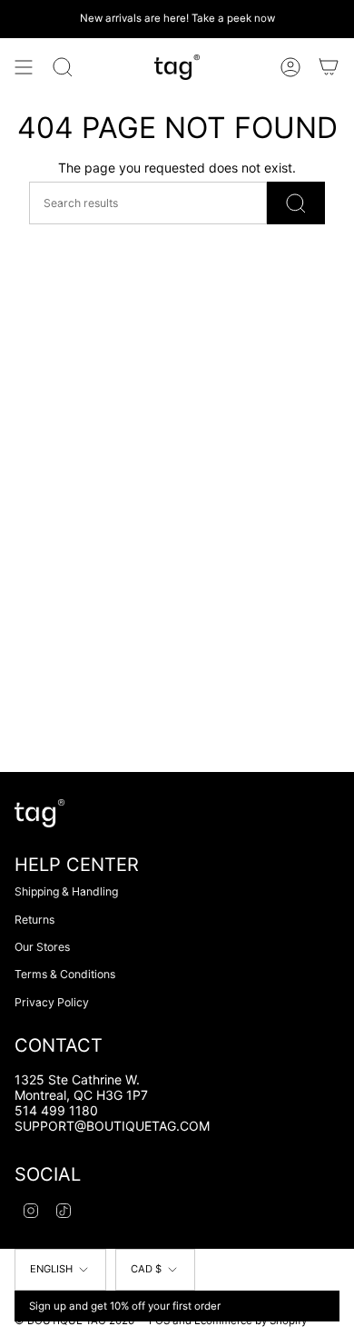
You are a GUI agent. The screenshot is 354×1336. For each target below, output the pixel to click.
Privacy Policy (52, 1002)
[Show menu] (23, 67)
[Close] (322, 1306)
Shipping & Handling (66, 891)
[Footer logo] (39, 813)
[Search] (63, 67)
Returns (34, 919)
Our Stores (42, 947)
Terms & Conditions (65, 974)
